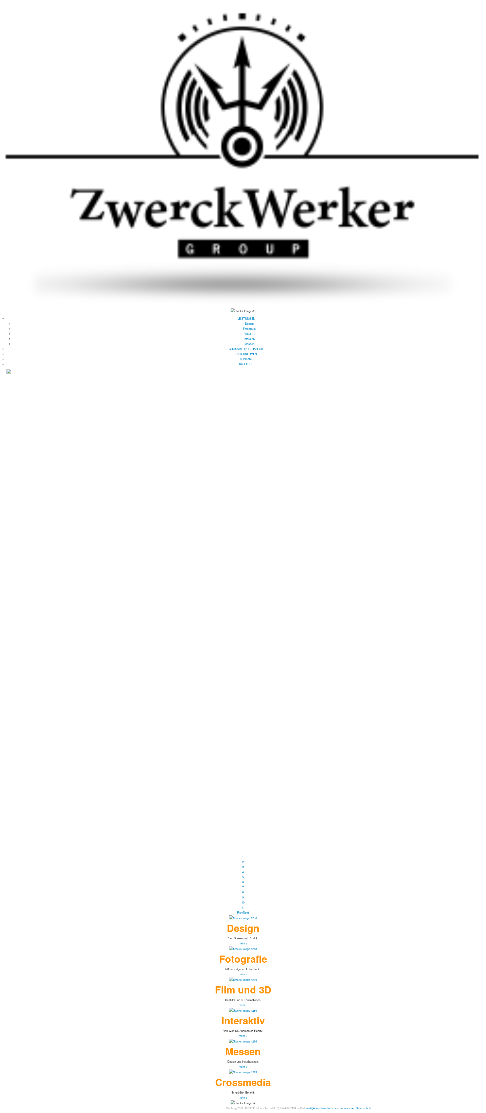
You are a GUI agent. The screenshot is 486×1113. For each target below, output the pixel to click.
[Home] (243, 153)
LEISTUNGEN (246, 318)
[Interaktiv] (243, 1010)
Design (249, 323)
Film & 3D (249, 334)
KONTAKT (246, 359)
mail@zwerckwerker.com (321, 1108)
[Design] (243, 917)
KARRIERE (246, 364)
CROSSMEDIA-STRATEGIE (246, 349)
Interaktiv (249, 339)
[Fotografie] (243, 948)
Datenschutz (364, 1108)
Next (246, 912)
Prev (240, 912)
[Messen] (243, 1041)
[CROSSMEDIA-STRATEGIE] (243, 1072)
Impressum (347, 1108)
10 (243, 902)
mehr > (243, 943)
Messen (249, 344)
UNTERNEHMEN (246, 354)
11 (243, 907)
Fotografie (249, 329)
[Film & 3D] (243, 979)
